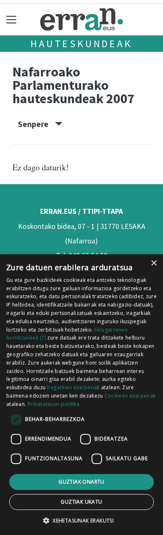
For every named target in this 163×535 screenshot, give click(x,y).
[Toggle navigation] (11, 19)
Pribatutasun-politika (53, 404)
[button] (81, 520)
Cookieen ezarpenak (129, 395)
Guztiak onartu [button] (81, 481)
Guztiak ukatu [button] (81, 501)
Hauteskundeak (81, 43)
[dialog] (81, 394)
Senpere (36, 124)
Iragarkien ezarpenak (73, 387)
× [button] (153, 263)
